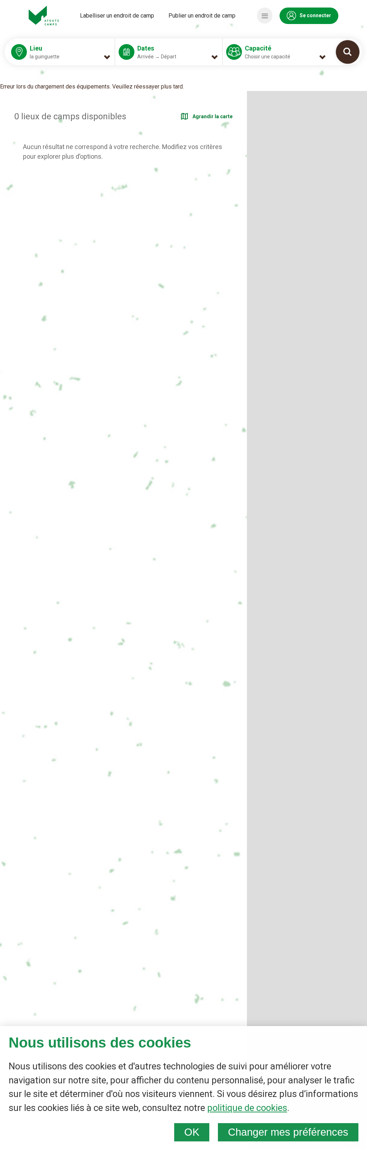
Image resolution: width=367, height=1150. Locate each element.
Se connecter (315, 15)
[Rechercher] (347, 52)
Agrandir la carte (212, 116)
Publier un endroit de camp (201, 15)
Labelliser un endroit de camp (117, 15)
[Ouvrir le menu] (264, 15)
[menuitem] (117, 15)
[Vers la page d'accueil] (44, 15)
